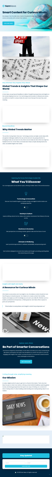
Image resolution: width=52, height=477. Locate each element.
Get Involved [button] (26, 361)
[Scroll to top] (49, 474)
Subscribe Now (26, 466)
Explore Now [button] (8, 23)
